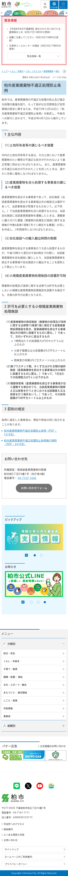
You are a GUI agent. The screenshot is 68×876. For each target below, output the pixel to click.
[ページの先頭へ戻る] (57, 773)
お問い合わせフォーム (34, 488)
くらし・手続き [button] (11, 661)
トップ (5, 71)
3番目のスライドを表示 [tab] (45, 602)
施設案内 (8, 829)
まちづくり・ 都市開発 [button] (15, 693)
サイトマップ (11, 849)
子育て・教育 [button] (10, 669)
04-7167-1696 (27, 478)
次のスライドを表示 (66, 13)
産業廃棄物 (48, 71)
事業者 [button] (6, 716)
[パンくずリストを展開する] (64, 71)
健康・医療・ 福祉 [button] (13, 677)
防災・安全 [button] (9, 653)
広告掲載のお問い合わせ (53, 746)
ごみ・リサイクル (33, 71)
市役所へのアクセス (14, 824)
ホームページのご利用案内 (18, 857)
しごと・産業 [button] (10, 700)
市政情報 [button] (8, 708)
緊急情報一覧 (34, 56)
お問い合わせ (10, 840)
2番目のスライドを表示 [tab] (41, 555)
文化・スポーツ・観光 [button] (15, 685)
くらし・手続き (17, 71)
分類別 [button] (11, 644)
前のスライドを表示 (2, 13)
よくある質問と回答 (14, 835)
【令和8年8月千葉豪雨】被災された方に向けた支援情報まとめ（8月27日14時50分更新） (35, 30)
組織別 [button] (11, 725)
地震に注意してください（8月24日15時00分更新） (33, 39)
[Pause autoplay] (26, 555)
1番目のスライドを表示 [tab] (35, 555)
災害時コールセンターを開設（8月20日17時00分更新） (35, 47)
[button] (45, 4)
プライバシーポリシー (16, 864)
